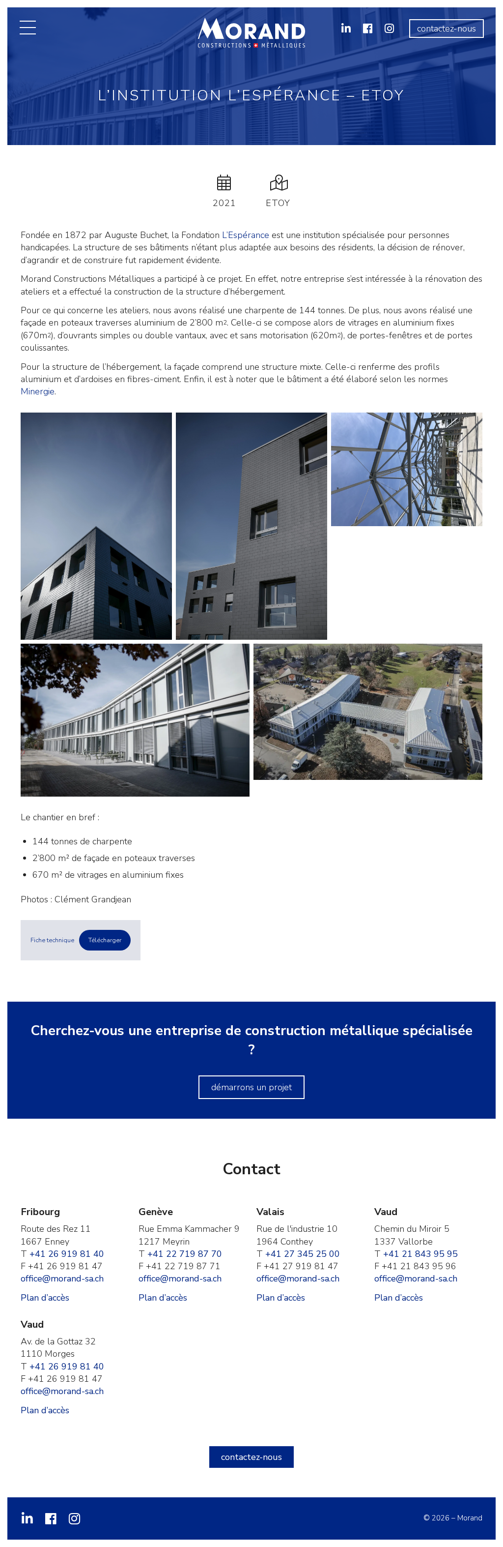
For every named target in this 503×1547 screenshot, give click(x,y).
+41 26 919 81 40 (66, 1254)
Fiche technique (52, 940)
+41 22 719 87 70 (184, 1254)
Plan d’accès (45, 1298)
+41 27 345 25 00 (302, 1254)
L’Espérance (246, 235)
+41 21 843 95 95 (420, 1254)
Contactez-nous (446, 28)
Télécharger (104, 940)
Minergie (38, 391)
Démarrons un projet (251, 1087)
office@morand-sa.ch (62, 1278)
